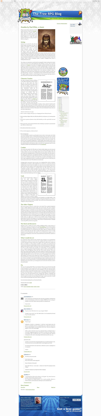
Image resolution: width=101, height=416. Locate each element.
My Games (55, 18)
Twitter (35, 408)
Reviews (60, 18)
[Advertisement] (62, 45)
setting (35, 286)
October (61, 125)
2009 (60, 108)
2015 (60, 100)
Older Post (53, 387)
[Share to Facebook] (25, 284)
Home (51, 18)
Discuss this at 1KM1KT (67, 18)
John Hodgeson (43, 226)
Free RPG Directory (77, 18)
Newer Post (23, 387)
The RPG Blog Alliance (64, 400)
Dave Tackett (27, 308)
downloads (28, 286)
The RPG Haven (62, 399)
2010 (60, 107)
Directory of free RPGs (34, 406)
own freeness (43, 144)
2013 (60, 103)
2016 (60, 99)
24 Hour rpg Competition (30, 405)
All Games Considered (63, 403)
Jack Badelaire (27, 296)
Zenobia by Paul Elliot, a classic (32, 27)
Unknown (26, 354)
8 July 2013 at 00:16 (27, 371)
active (25, 286)
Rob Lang (26, 319)
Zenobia (34, 31)
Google (28, 64)
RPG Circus (62, 405)
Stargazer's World (63, 401)
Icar (33, 402)
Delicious (38, 408)
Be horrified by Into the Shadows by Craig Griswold (63, 121)
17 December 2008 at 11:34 (28, 351)
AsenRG (26, 374)
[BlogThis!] (22, 284)
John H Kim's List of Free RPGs (65, 406)
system (38, 286)
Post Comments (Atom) (30, 389)
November (61, 124)
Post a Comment (25, 385)
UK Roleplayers (62, 402)
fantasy (32, 286)
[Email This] (21, 284)
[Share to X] (24, 284)
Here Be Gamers (62, 404)
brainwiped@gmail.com (30, 408)
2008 (60, 110)
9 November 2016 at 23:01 (27, 382)
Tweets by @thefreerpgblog (62, 23)
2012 (60, 104)
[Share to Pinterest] (26, 284)
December (61, 111)
